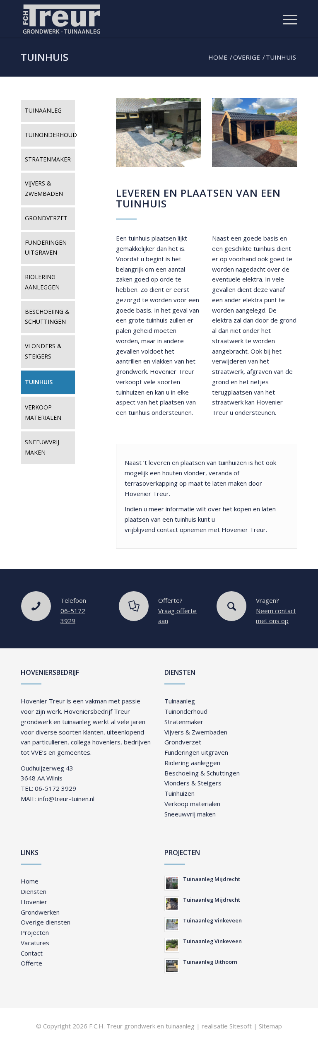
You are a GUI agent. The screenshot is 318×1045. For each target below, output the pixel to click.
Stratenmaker (48, 159)
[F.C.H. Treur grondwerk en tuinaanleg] (61, 18)
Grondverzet (46, 218)
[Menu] (286, 18)
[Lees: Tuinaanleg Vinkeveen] (171, 924)
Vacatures (35, 943)
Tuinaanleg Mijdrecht (211, 879)
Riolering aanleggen (42, 282)
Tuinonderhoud (50, 135)
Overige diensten (45, 922)
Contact (32, 953)
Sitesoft (240, 1026)
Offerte (31, 963)
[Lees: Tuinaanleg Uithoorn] (171, 965)
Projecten (35, 932)
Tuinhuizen (179, 793)
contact (167, 529)
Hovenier (34, 902)
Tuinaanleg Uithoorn (210, 962)
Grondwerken (40, 912)
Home (30, 881)
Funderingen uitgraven (46, 247)
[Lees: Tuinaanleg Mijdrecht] (171, 883)
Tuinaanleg (43, 110)
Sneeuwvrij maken (42, 447)
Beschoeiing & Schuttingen (47, 317)
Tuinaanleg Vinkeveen (212, 920)
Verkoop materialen (43, 412)
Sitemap (270, 1026)
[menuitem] (286, 18)
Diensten (33, 891)
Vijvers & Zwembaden (44, 188)
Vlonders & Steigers (43, 351)
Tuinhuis (44, 57)
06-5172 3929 (55, 788)
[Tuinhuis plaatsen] (158, 132)
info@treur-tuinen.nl (66, 799)
